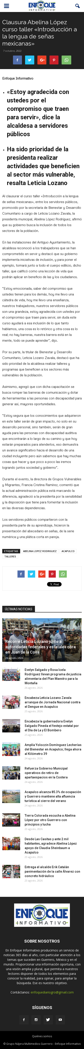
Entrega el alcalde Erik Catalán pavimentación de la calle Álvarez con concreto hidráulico (52, 871)
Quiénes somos (42, 1036)
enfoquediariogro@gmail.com (52, 992)
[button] (77, 6)
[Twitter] (48, 1019)
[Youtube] (60, 1019)
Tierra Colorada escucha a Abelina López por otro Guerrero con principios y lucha (50, 820)
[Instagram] (36, 1019)
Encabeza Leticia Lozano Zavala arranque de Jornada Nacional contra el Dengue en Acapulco (52, 702)
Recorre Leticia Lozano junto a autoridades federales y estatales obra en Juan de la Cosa (40, 646)
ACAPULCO (68, 551)
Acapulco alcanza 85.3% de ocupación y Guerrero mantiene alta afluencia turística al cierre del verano (53, 796)
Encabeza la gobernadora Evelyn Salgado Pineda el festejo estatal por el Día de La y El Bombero (52, 726)
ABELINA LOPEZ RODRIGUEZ (40, 551)
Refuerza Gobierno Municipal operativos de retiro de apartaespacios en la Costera (46, 773)
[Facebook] (23, 1019)
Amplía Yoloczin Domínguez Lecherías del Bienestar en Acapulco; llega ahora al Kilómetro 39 (53, 749)
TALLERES (10, 556)
